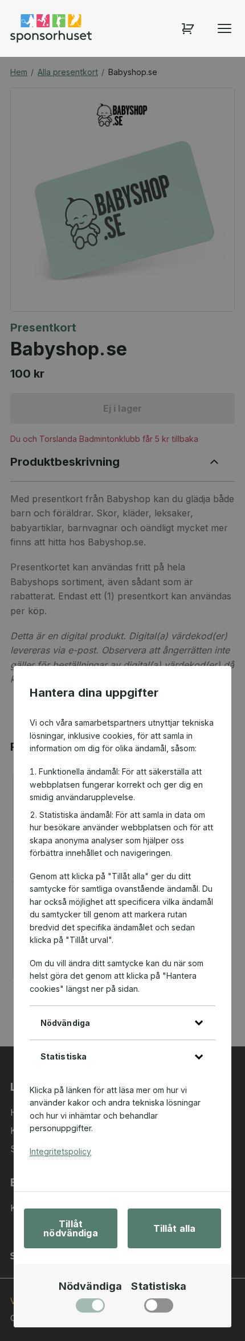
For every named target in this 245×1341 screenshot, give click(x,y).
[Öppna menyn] (224, 28)
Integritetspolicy (60, 1151)
